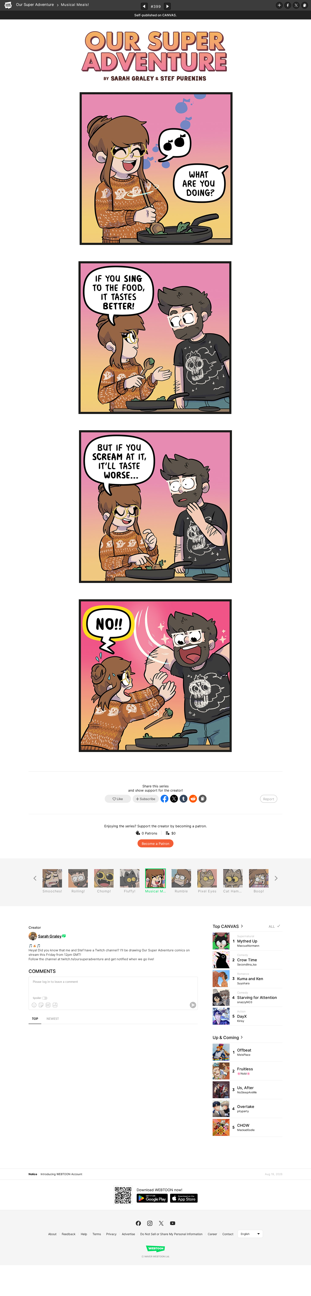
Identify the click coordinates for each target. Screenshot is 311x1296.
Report (268, 799)
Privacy (111, 1234)
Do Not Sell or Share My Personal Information (171, 1234)
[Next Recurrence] (276, 878)
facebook (138, 1223)
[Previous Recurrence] (34, 878)
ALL (272, 927)
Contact (227, 1234)
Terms (96, 1234)
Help (84, 1234)
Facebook (287, 5)
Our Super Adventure (35, 4)
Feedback (69, 1234)
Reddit (193, 799)
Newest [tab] (53, 1019)
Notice (33, 1174)
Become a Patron (155, 843)
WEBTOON (8, 5)
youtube (172, 1223)
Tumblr (183, 799)
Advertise (128, 1234)
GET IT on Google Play (152, 1198)
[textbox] (113, 985)
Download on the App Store (184, 1198)
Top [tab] (35, 1019)
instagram (149, 1223)
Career (212, 1234)
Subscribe (279, 5)
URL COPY (304, 5)
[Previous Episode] (144, 6)
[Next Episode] (167, 6)
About (52, 1234)
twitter (161, 1223)
